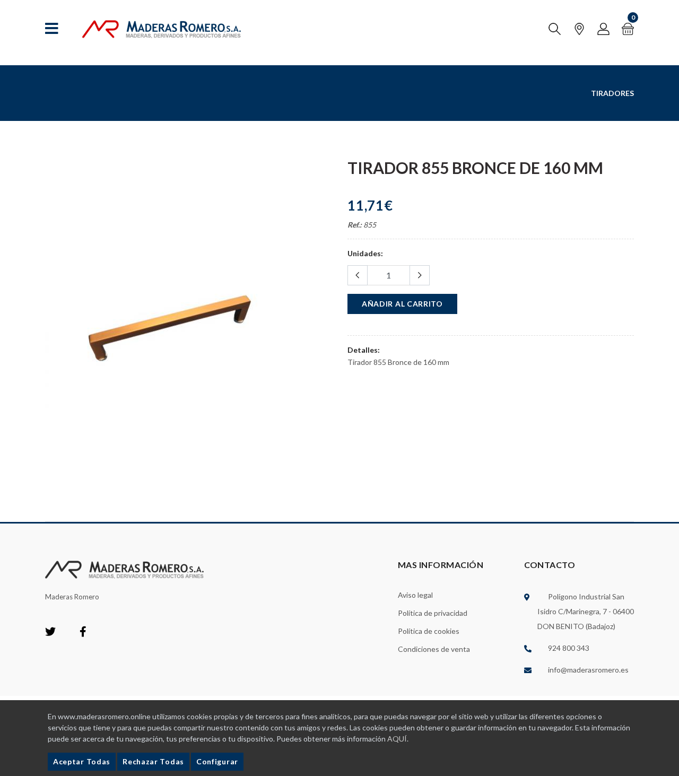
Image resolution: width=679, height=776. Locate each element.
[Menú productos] (51, 29)
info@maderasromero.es (588, 669)
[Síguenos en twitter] (50, 632)
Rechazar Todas (153, 761)
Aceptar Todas (81, 761)
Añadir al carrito (402, 303)
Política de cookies (428, 630)
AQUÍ (397, 738)
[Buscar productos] (555, 29)
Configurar (217, 761)
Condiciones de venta (434, 648)
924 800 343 (568, 647)
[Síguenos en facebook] (83, 632)
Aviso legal (415, 594)
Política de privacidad (432, 612)
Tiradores (612, 93)
